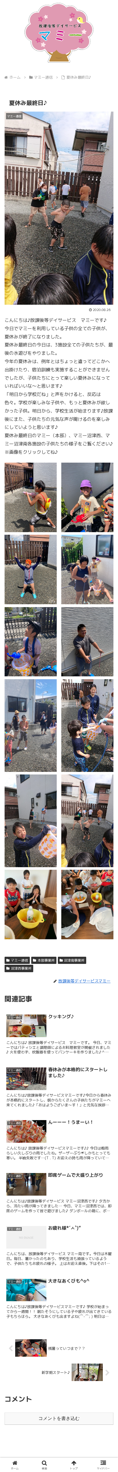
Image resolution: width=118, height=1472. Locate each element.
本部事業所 (46, 960)
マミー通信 (19, 960)
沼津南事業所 (74, 960)
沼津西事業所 (21, 968)
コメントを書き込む (59, 1418)
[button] (106, 1008)
